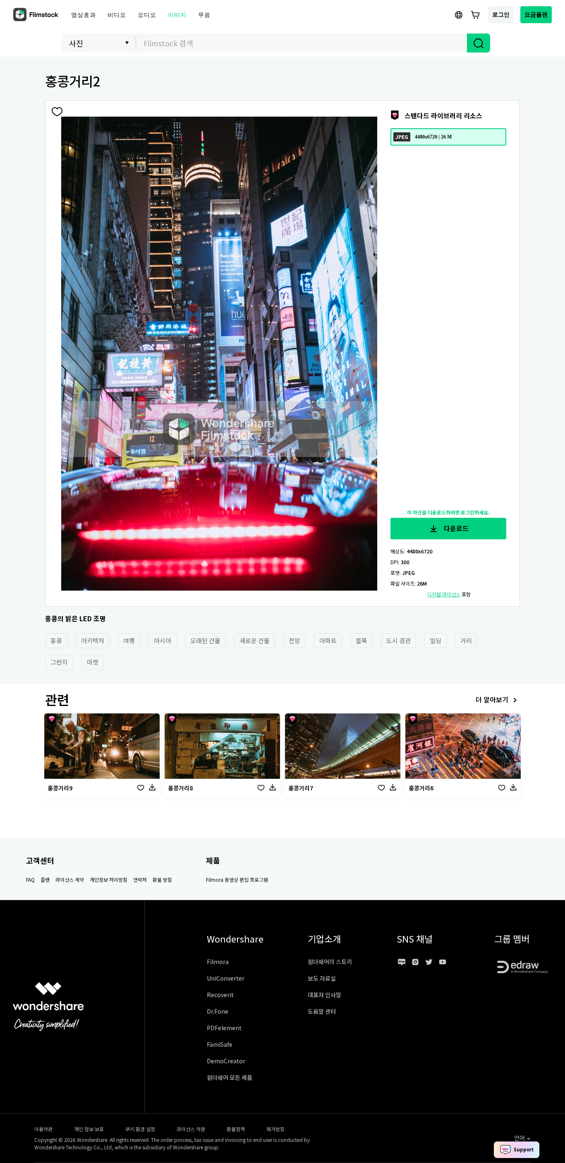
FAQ (30, 879)
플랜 (45, 879)
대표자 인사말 (324, 995)
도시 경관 (398, 640)
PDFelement (224, 1028)
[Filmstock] (36, 15)
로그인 (501, 14)
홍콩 (56, 640)
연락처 (140, 879)
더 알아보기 (492, 699)
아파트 (328, 640)
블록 (361, 640)
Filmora (218, 961)
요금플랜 (536, 14)
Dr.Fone (217, 1011)
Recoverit (220, 995)
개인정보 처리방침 (108, 879)
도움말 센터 (322, 1011)
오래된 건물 (205, 640)
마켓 (92, 662)
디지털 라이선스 (443, 594)
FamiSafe (219, 1044)
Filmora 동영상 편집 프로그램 (237, 879)
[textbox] (301, 43)
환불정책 (236, 1128)
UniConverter (225, 978)
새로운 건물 (254, 640)
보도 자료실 (322, 978)
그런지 (59, 662)
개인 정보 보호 (89, 1128)
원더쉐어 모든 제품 (229, 1077)
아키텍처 (92, 640)
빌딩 (435, 640)
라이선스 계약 (69, 879)
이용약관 (43, 1128)
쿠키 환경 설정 (140, 1128)
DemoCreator (226, 1061)
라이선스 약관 (191, 1128)
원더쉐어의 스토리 (330, 961)
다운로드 (455, 528)
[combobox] (301, 43)
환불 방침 (162, 879)
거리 (466, 640)
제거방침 (275, 1128)
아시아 (162, 640)
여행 (129, 640)
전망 (294, 640)
